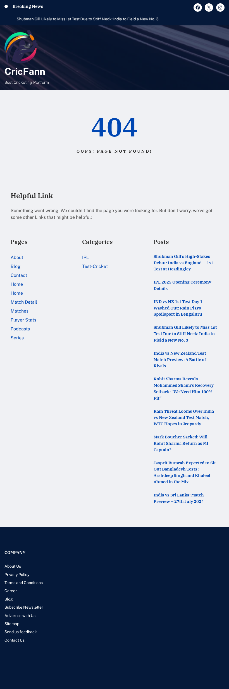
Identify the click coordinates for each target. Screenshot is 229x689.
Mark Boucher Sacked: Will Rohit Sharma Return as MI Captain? (181, 443)
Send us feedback (20, 632)
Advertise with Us (19, 615)
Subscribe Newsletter (23, 607)
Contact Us (14, 640)
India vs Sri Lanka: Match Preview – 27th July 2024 (179, 498)
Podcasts (20, 329)
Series (17, 337)
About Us (12, 566)
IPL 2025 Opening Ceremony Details (182, 285)
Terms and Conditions (23, 582)
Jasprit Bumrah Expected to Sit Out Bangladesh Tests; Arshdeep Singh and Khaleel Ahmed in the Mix (185, 472)
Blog (15, 266)
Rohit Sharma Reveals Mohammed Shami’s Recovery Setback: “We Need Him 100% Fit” (184, 388)
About (17, 257)
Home (17, 284)
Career (10, 591)
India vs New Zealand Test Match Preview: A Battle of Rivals (180, 359)
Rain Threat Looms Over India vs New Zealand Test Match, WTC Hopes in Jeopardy (184, 417)
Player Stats (23, 320)
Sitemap (11, 623)
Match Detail (24, 302)
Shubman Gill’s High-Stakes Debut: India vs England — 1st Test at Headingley (183, 262)
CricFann (24, 71)
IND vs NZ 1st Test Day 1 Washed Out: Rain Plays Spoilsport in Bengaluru (178, 308)
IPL (85, 257)
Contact (19, 275)
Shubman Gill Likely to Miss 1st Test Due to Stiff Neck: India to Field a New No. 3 (75, 19)
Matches (19, 311)
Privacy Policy (16, 574)
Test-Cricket (95, 266)
